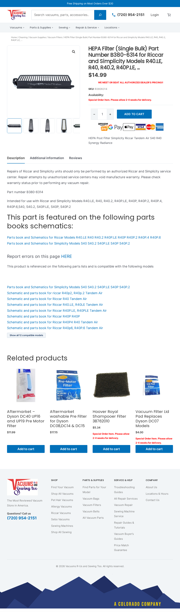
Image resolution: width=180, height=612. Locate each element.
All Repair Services (126, 498)
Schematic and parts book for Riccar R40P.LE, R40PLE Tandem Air (57, 310)
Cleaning (23, 37)
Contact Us (152, 500)
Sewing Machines (62, 525)
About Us (151, 487)
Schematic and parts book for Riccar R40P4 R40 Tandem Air (52, 322)
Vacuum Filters (55, 37)
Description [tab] (16, 158)
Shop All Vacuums (62, 493)
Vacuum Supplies (37, 37)
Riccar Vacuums (61, 513)
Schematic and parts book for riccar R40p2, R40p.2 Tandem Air (54, 293)
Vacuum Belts (91, 511)
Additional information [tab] (47, 158)
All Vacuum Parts (93, 517)
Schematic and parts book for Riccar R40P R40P (43, 316)
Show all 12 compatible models (26, 335)
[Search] (100, 15)
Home (14, 37)
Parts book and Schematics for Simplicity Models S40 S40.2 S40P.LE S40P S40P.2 (68, 243)
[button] (73, 52)
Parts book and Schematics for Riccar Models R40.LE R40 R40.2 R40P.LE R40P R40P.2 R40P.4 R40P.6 (84, 237)
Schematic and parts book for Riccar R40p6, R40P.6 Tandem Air (55, 328)
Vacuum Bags (91, 498)
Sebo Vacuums (60, 519)
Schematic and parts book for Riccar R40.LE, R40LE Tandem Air (55, 304)
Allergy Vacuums (61, 506)
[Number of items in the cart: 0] (169, 15)
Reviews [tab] (75, 158)
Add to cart (134, 114)
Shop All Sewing (61, 532)
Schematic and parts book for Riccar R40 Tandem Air (47, 299)
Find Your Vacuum (62, 487)
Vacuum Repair (123, 505)
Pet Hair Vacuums (62, 500)
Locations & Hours (157, 493)
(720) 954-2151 (22, 518)
